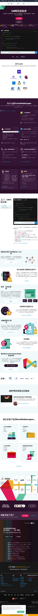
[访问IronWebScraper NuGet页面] (5, 52)
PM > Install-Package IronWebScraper (11, 366)
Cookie (33, 606)
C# (25, 199)
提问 (11, 262)
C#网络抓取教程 (22, 239)
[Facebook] (36, 601)
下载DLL (11, 369)
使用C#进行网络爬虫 (16, 578)
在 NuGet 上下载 (31, 577)
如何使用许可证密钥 (23, 583)
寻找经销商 (22, 578)
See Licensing (24, 186)
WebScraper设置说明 (26, 347)
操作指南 (2, 578)
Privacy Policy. (13, 609)
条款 (28, 606)
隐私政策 (31, 606)
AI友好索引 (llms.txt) (4, 583)
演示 (18, 3)
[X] (34, 601)
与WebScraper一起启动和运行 (26, 315)
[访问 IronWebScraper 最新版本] (18, 57)
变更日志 (22, 57)
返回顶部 (35, 591)
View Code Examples (6, 161)
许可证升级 (22, 580)
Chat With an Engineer (26, 161)
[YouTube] (33, 601)
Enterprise (22, 586)
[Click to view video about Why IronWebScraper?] (9, 111)
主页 (8, 3)
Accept (20, 611)
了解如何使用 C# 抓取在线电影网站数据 (20, 243)
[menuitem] (9, 0)
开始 (13, 577)
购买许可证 (22, 577)
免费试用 (19, 18)
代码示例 (2, 577)
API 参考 (2, 580)
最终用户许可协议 (23, 585)
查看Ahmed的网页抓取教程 (23, 403)
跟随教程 (10, 301)
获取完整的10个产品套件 (9, 536)
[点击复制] (34, 31)
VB (22, 199)
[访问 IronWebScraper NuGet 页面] (14, 57)
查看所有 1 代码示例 (5, 207)
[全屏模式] (36, 31)
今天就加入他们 (18, 466)
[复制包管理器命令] (36, 52)
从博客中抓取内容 (15, 580)
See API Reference (11, 332)
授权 (11, 3)
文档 (23, 3)
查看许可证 (34, 515)
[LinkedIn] (37, 601)
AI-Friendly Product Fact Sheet (6, 585)
